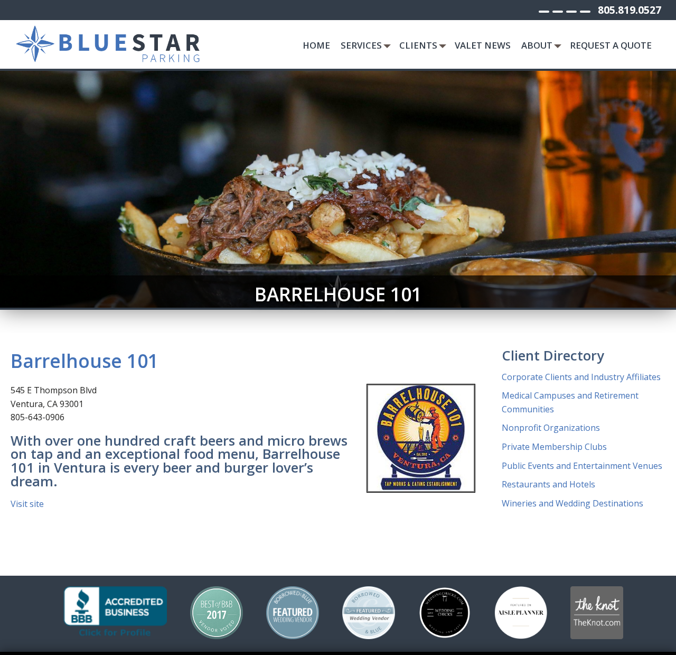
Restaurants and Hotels (548, 484)
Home (316, 45)
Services (361, 45)
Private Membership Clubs (554, 447)
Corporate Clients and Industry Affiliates (581, 377)
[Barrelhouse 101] (421, 438)
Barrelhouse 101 (84, 360)
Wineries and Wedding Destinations (572, 503)
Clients (418, 45)
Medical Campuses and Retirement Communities (570, 402)
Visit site (27, 504)
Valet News (483, 45)
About (536, 45)
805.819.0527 (629, 10)
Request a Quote (611, 45)
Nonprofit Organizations (551, 427)
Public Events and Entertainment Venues (582, 466)
